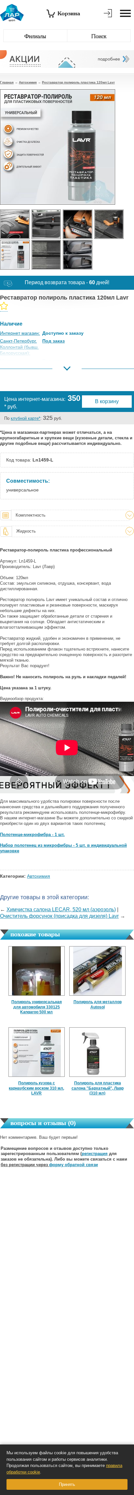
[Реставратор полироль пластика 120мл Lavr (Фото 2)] (46, 224)
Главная (7, 82)
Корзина (69, 13)
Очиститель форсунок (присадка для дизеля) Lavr (59, 916)
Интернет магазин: (20, 333)
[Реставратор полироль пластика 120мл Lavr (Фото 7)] (77, 255)
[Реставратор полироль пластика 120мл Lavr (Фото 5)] (15, 255)
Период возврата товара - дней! (67, 282)
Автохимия (28, 82)
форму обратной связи (73, 1164)
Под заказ (53, 341)
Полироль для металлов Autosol (98, 1004)
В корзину (107, 401)
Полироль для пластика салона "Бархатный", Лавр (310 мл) (98, 1088)
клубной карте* (25, 418)
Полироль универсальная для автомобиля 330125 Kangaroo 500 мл (36, 1007)
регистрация (95, 1153)
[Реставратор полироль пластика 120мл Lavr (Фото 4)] (109, 224)
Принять (67, 1484)
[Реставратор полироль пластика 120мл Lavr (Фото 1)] (15, 224)
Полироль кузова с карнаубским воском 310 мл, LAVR (36, 1088)
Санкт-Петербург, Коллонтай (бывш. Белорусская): (19, 346)
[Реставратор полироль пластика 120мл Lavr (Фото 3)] (77, 224)
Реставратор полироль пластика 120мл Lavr (78, 82)
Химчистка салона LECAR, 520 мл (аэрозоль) (61, 909)
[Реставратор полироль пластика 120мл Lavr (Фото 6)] (46, 255)
